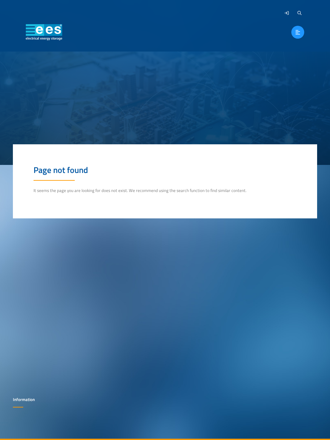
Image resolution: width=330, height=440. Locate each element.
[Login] (286, 12)
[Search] (299, 12)
